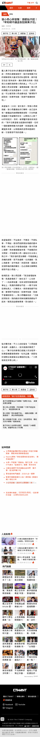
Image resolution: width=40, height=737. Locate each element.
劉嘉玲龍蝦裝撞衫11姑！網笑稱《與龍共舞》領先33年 (22, 478)
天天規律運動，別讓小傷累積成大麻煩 (32, 631)
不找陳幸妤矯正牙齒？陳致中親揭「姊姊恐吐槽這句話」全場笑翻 (20, 671)
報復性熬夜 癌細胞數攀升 (32, 605)
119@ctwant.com (20, 494)
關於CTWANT (8, 696)
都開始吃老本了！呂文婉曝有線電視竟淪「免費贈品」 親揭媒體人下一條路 (7, 578)
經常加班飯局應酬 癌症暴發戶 (7, 658)
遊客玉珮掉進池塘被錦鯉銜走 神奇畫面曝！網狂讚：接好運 (20, 578)
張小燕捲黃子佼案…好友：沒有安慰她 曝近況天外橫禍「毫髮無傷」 (20, 420)
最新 (11, 8)
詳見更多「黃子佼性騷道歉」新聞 (16, 396)
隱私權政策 (6, 732)
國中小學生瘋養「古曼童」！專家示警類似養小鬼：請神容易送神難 (7, 618)
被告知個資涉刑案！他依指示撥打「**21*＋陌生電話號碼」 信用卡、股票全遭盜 (7, 671)
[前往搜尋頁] (37, 3)
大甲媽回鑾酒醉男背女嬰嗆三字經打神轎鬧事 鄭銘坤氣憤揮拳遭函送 (22, 452)
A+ (4, 64)
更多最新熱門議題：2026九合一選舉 (20, 473)
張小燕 (14, 33)
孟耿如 (31, 33)
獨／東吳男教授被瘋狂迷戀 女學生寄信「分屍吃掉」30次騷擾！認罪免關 (7, 592)
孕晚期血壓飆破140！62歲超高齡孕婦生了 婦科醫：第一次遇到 (20, 605)
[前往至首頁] (7, 3)
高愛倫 (22, 33)
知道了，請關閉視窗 (32, 726)
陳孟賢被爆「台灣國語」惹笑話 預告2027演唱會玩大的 (32, 645)
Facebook (9, 704)
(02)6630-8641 (25, 492)
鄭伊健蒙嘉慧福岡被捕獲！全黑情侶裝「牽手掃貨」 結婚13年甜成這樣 (32, 592)
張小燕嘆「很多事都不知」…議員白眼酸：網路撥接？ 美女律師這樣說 (20, 414)
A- (10, 64)
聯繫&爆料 (21, 696)
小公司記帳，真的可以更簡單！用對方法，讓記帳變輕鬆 (20, 483)
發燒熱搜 (8, 700)
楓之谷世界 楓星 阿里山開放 (20, 592)
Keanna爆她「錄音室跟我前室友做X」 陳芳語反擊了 (22, 457)
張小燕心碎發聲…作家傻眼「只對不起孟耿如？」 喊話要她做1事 (19, 408)
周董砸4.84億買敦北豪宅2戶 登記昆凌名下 (20, 631)
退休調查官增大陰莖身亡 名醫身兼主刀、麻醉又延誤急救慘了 (7, 645)
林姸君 (8, 26)
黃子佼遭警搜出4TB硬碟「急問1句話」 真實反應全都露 (20, 402)
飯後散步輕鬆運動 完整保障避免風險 (20, 645)
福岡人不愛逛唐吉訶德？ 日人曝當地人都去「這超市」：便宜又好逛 (32, 671)
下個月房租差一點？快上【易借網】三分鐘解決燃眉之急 (32, 658)
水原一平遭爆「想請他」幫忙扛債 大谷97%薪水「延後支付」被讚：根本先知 (22, 463)
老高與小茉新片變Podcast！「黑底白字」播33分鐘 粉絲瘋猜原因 (7, 631)
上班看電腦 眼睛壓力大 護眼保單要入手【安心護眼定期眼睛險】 (20, 618)
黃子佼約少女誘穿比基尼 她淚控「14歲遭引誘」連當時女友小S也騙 (19, 426)
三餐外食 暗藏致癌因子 (32, 578)
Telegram (9, 708)
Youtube (21, 704)
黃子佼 (5, 33)
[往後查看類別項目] (35, 8)
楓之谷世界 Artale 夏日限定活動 (7, 605)
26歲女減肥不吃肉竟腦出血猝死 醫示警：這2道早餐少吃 (21, 469)
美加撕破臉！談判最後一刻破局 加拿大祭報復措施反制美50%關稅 (32, 618)
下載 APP (30, 3)
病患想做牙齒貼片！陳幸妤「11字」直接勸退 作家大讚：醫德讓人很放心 (20, 658)
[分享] (2, 719)
